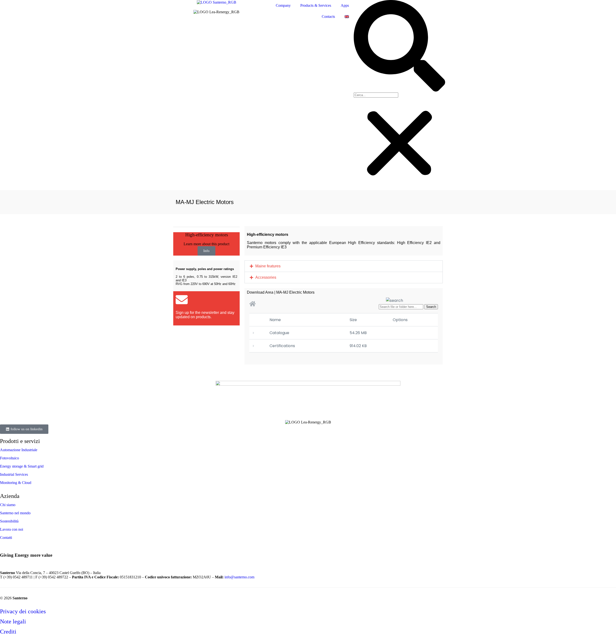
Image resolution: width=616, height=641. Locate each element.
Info (206, 251)
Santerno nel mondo (15, 513)
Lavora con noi (11, 529)
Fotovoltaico (9, 458)
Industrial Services (14, 474)
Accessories (265, 277)
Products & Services (315, 5)
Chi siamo (7, 505)
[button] (399, 46)
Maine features (268, 266)
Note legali (13, 621)
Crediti (8, 631)
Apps (345, 5)
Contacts (328, 16)
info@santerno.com (240, 577)
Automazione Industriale (18, 450)
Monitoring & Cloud (15, 483)
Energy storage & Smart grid (22, 466)
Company (283, 5)
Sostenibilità (9, 521)
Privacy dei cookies (23, 611)
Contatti (6, 537)
